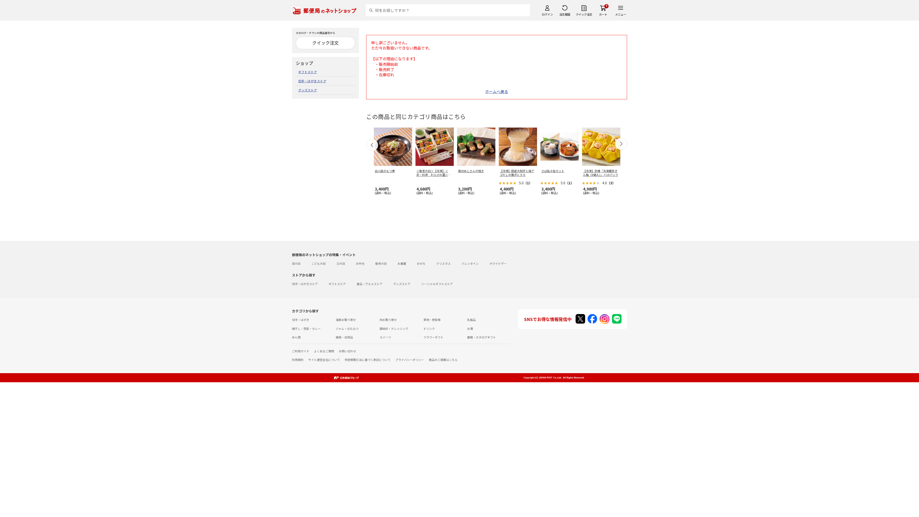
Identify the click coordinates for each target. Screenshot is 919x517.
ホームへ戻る (496, 91)
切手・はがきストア (312, 81)
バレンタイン (470, 263)
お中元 (360, 263)
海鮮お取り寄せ (346, 320)
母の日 (296, 263)
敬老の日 (381, 263)
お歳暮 (402, 263)
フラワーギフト (433, 337)
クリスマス (443, 263)
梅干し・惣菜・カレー (306, 328)
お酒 (470, 328)
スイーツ (385, 337)
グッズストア (307, 90)
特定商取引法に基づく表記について (368, 360)
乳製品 (471, 320)
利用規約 (297, 360)
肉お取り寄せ (388, 320)
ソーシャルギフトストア (437, 284)
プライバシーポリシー (409, 360)
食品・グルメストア (369, 284)
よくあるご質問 (324, 351)
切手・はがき (300, 320)
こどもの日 (318, 263)
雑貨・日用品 (344, 337)
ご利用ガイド (300, 351)
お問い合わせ (347, 351)
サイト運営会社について (324, 360)
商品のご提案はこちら (443, 360)
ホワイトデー (498, 263)
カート (603, 14)
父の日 (340, 263)
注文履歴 (564, 14)
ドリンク (429, 328)
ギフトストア (307, 72)
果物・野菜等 (432, 320)
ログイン (547, 14)
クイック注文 (584, 14)
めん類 (296, 337)
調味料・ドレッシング (394, 328)
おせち (421, 263)
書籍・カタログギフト (481, 337)
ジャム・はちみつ (347, 328)
